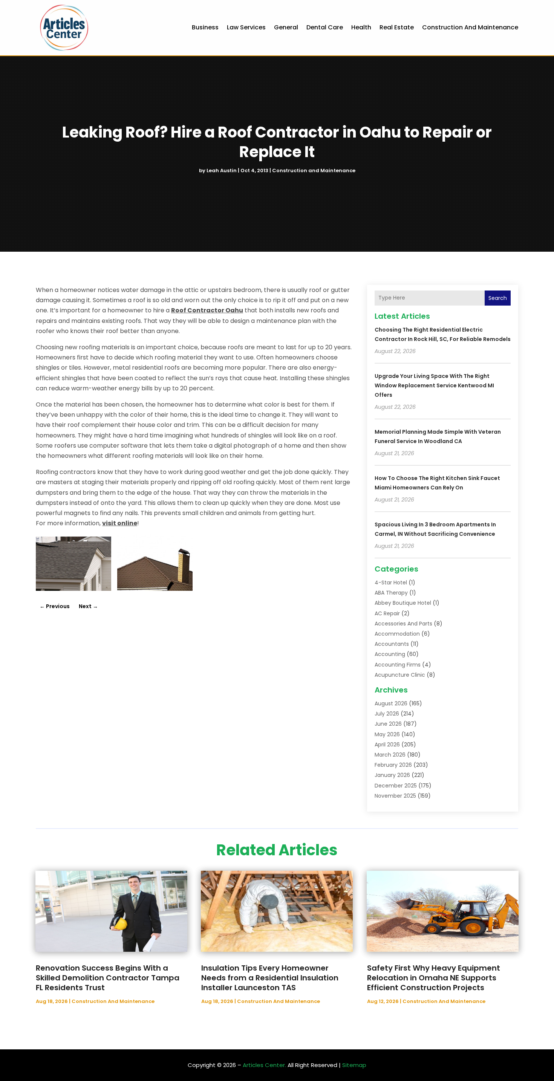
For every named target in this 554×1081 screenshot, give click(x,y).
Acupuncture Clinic (400, 675)
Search (497, 298)
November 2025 (395, 796)
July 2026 (387, 713)
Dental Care (324, 27)
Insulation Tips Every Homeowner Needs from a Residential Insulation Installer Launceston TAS (269, 978)
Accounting (390, 654)
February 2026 (393, 765)
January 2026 (392, 775)
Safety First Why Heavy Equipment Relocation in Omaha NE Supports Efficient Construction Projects (433, 978)
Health (361, 27)
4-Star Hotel (391, 582)
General (286, 27)
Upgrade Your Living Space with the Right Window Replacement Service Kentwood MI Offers (434, 385)
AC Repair (387, 613)
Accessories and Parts (403, 623)
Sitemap (354, 1065)
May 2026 (387, 734)
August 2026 (391, 703)
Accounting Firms (398, 664)
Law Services (246, 27)
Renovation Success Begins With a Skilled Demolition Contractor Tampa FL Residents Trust (107, 978)
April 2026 (387, 744)
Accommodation (397, 634)
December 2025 (396, 785)
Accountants (392, 644)
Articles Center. (264, 1065)
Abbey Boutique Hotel (403, 603)
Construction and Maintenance (470, 27)
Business (205, 27)
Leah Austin (222, 170)
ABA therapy (391, 592)
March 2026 (390, 754)
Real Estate (397, 27)
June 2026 (388, 724)
